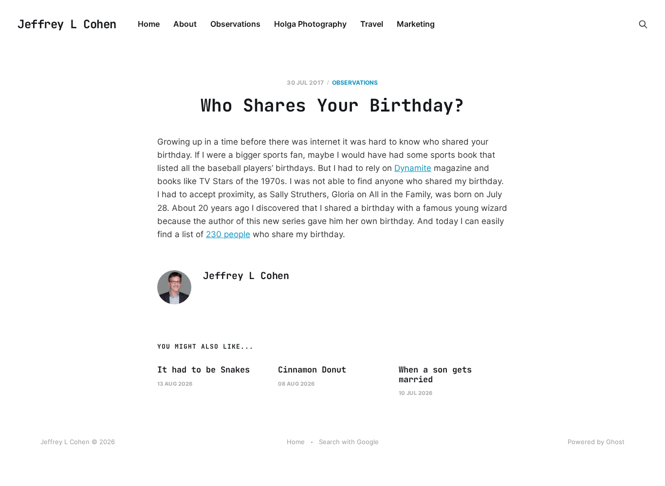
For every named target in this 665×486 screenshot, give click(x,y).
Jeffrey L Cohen (67, 24)
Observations (235, 24)
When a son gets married (435, 374)
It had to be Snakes (203, 369)
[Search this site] (643, 24)
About (185, 24)
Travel (371, 24)
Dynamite (412, 168)
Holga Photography (310, 24)
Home (149, 24)
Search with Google (349, 442)
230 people (228, 234)
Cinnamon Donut (312, 369)
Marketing (416, 24)
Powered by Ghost (596, 442)
